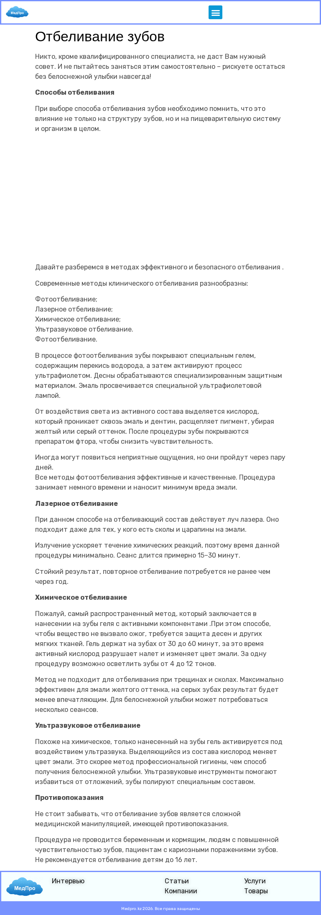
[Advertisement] (160, 198)
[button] (215, 12)
